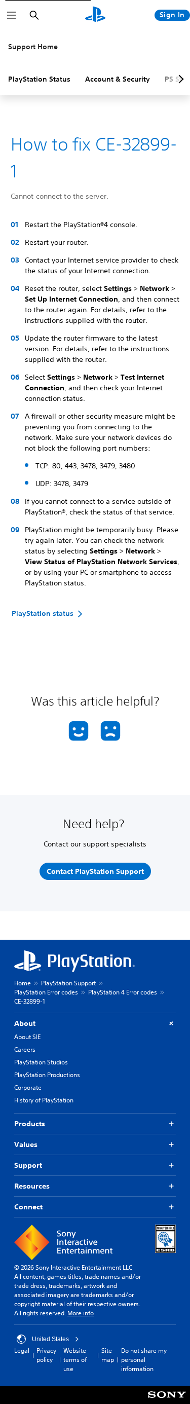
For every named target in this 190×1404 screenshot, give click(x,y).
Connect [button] (28, 1206)
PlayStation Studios (41, 1062)
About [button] (24, 1023)
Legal (21, 1350)
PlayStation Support (68, 983)
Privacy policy (46, 1355)
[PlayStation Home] (95, 15)
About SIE (27, 1036)
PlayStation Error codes (46, 992)
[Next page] (179, 79)
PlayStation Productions (47, 1074)
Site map (107, 1355)
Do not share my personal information (144, 1359)
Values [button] (25, 1144)
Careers (24, 1049)
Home (22, 983)
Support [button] (28, 1165)
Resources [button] (32, 1186)
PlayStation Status (39, 79)
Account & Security (117, 79)
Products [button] (29, 1123)
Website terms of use (75, 1359)
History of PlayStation (43, 1100)
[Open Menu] (12, 15)
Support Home (33, 46)
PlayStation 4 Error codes (122, 992)
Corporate (28, 1087)
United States (50, 1339)
